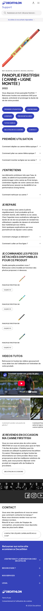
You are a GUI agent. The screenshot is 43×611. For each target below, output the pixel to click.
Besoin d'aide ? (9, 568)
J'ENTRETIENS (32, 109)
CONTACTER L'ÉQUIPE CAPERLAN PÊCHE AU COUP (20, 534)
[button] (15, 413)
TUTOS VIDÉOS (9, 123)
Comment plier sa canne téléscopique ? (19, 153)
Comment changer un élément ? (16, 237)
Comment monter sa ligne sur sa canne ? (19, 160)
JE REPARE (8, 116)
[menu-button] (38, 2)
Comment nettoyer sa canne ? (15, 195)
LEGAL (5, 583)
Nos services (8, 576)
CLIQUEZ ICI (7, 290)
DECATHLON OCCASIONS (13, 130)
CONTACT (33, 130)
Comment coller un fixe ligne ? (15, 243)
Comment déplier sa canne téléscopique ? (20, 146)
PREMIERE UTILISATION (12, 109)
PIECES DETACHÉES (25, 116)
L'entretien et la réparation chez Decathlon (20, 560)
